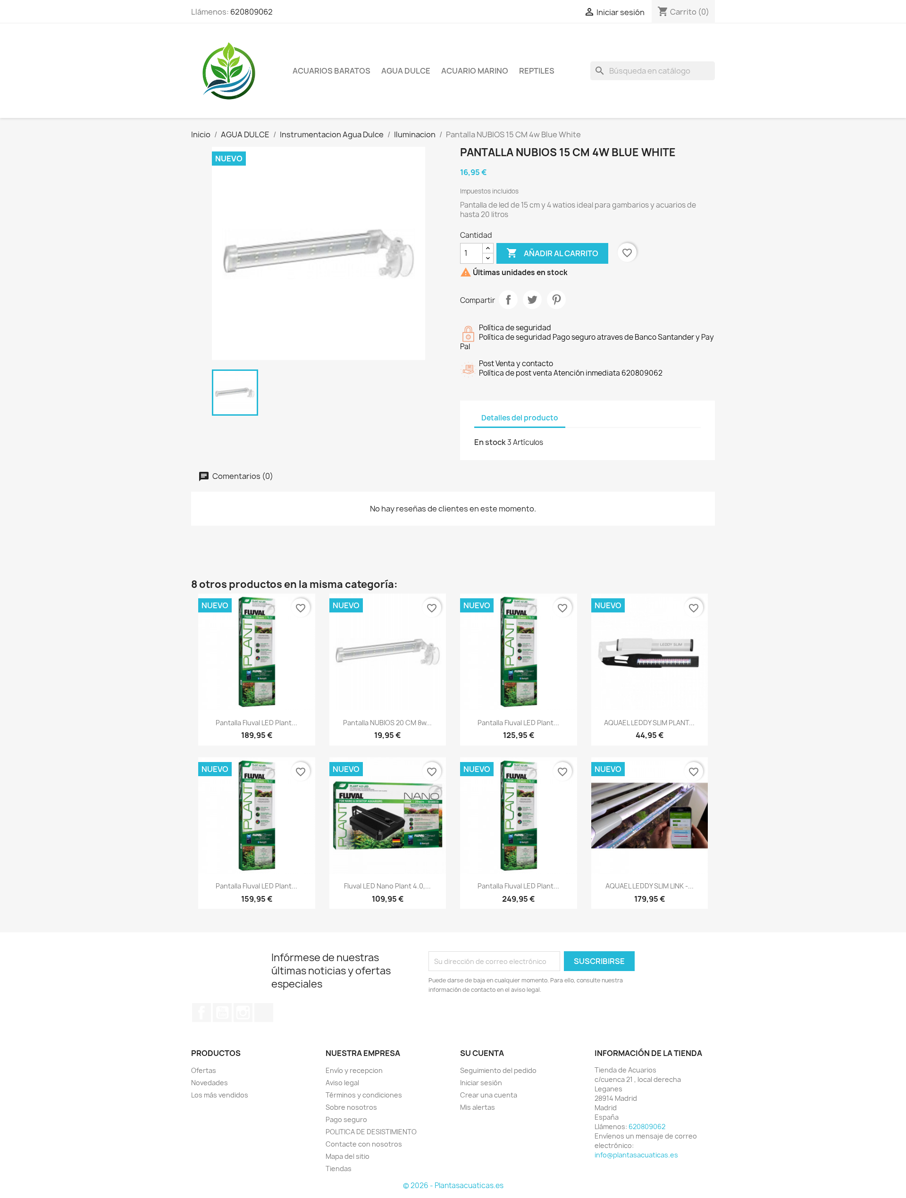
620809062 (251, 12)
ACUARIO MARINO (474, 71)
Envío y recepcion (354, 1070)
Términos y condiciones (364, 1094)
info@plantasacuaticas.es (636, 1154)
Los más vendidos (219, 1094)
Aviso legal (342, 1082)
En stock (490, 442)
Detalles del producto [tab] (519, 418)
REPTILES (536, 71)
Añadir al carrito (552, 253)
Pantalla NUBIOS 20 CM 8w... (387, 722)
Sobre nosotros (351, 1107)
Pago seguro (346, 1119)
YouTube (222, 1012)
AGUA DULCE (405, 71)
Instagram (243, 1012)
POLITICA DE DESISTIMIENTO (371, 1131)
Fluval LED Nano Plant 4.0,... (387, 885)
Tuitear (532, 299)
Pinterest (556, 299)
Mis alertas (477, 1107)
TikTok (263, 1012)
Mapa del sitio (347, 1156)
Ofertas (203, 1070)
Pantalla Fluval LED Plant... (256, 722)
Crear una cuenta (488, 1094)
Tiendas (339, 1168)
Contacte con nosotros (364, 1143)
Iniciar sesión (481, 1082)
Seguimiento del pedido (498, 1070)
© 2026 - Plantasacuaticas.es (453, 1185)
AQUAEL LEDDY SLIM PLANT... (649, 722)
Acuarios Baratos (331, 71)
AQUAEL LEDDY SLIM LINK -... (649, 885)
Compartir (508, 299)
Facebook (201, 1012)
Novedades (209, 1082)
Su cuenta (482, 1053)
